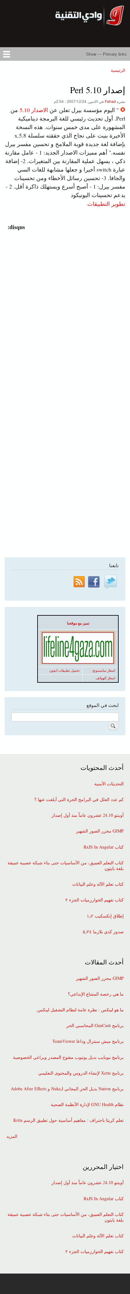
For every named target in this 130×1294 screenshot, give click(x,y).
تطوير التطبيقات (106, 203)
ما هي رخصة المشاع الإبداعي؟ (96, 994)
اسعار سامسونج (103, 670)
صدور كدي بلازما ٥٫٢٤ (103, 932)
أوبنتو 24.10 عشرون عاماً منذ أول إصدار (87, 815)
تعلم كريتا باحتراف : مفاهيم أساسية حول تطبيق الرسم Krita (68, 1120)
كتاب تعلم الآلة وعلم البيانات (98, 884)
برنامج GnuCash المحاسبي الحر (95, 1025)
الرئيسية (118, 70)
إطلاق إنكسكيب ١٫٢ (105, 916)
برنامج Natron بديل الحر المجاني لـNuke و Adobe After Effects (67, 1089)
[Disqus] (63, 310)
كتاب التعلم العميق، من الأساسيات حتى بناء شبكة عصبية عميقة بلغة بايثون (66, 865)
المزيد (11, 1136)
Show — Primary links (106, 54)
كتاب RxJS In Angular (104, 847)
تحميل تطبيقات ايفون (64, 670)
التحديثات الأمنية (109, 784)
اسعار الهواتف (105, 678)
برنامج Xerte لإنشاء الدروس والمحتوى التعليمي (81, 1073)
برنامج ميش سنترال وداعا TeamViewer (88, 1041)
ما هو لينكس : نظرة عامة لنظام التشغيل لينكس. (80, 1010)
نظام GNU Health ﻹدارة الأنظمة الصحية (87, 1104)
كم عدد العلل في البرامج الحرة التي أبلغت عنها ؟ (79, 799)
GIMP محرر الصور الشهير (100, 831)
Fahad (110, 101)
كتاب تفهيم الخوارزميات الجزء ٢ (94, 900)
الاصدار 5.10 (34, 110)
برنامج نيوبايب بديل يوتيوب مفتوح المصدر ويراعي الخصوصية (68, 1057)
